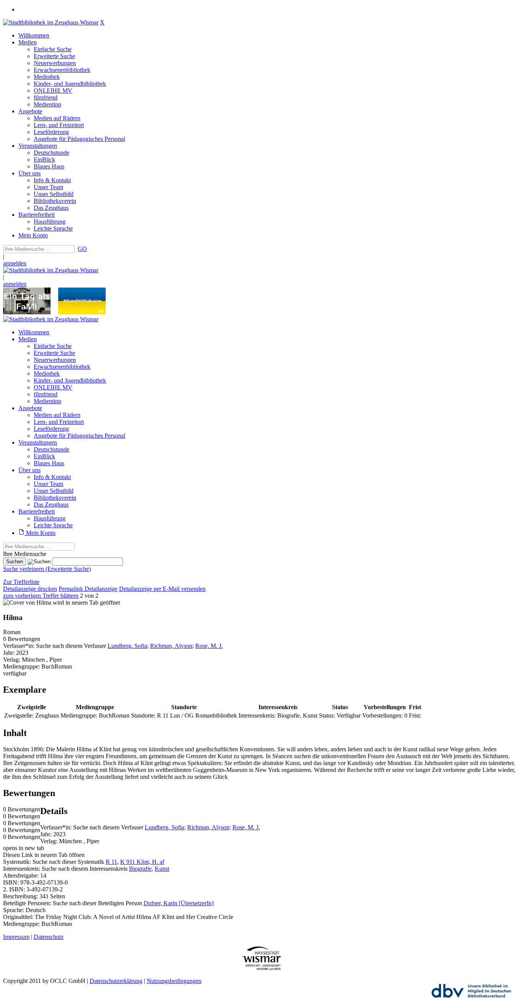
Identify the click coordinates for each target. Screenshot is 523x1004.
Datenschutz (49, 937)
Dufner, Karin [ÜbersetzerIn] (179, 903)
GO (82, 248)
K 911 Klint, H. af (142, 861)
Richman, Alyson (171, 646)
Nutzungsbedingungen (174, 981)
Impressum (16, 937)
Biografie (140, 868)
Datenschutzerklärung (116, 981)
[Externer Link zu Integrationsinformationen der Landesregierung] (82, 312)
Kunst (162, 868)
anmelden (14, 263)
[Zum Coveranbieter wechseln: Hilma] (27, 602)
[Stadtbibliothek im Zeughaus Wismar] (50, 22)
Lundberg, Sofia (127, 646)
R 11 (111, 861)
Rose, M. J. (209, 646)
